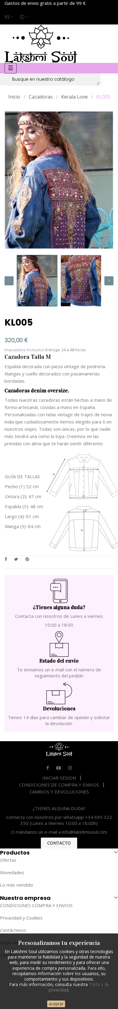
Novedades (12, 872)
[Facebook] (47, 768)
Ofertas (8, 860)
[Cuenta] (24, 16)
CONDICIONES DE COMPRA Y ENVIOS (59, 785)
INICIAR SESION (59, 778)
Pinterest (27, 559)
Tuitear (16, 559)
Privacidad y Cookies (21, 918)
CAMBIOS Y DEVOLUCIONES (59, 792)
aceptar (56, 1004)
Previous (9, 280)
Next (108, 280)
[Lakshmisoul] (41, 43)
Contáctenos (13, 930)
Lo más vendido (16, 885)
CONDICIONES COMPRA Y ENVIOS (36, 905)
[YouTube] (58, 768)
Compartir (6, 559)
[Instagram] (70, 768)
